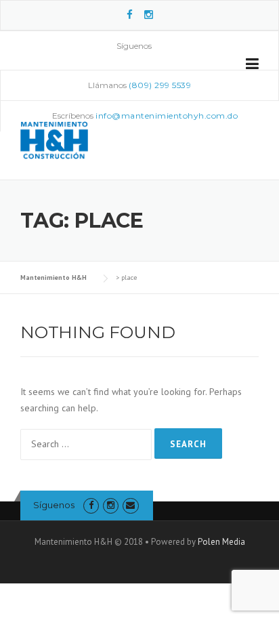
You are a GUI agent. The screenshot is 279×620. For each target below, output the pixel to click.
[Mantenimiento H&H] (54, 139)
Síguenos (53, 504)
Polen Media (221, 541)
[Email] (130, 505)
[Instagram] (148, 14)
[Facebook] (130, 14)
